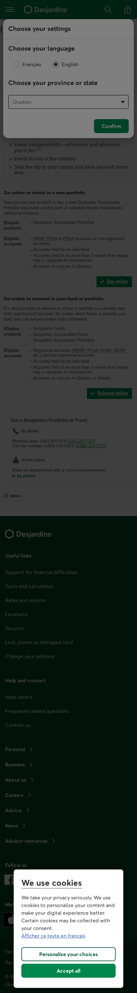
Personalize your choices (68, 954)
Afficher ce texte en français (53, 936)
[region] (68, 928)
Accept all (68, 971)
